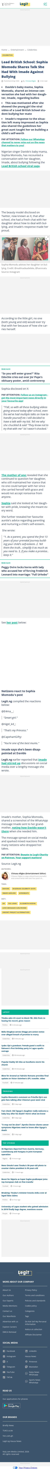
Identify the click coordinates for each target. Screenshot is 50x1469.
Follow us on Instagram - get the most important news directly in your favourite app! (24, 397)
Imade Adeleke (9, 893)
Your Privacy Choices (28, 1467)
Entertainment (17, 49)
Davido (6, 889)
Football (5, 1083)
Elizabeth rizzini (28, 903)
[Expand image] (47, 238)
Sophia (5, 503)
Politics (5, 1025)
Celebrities (32, 49)
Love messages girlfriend (14, 908)
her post (12, 622)
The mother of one (14, 475)
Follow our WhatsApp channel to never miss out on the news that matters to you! (23, 142)
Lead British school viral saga (20, 166)
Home (4, 49)
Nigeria (5, 1159)
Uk (4, 903)
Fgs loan (12, 903)
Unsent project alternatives (16, 912)
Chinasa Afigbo (30, 81)
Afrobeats (24, 893)
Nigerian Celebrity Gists (24, 889)
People (5, 1213)
